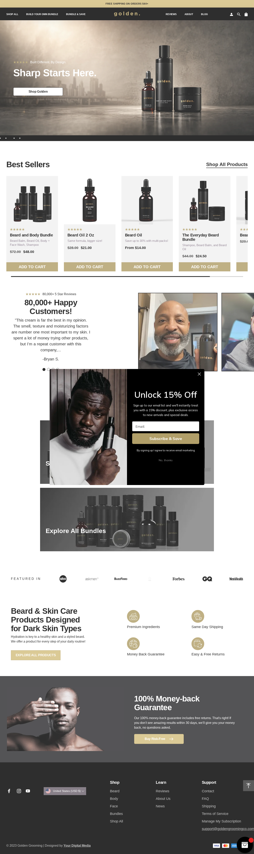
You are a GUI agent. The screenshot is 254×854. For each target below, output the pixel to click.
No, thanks (166, 460)
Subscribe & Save (165, 438)
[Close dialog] (199, 374)
